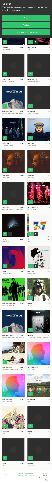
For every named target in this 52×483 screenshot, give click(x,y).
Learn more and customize (26, 32)
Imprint (21, 473)
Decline (26, 25)
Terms (26, 476)
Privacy (32, 476)
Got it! (26, 18)
